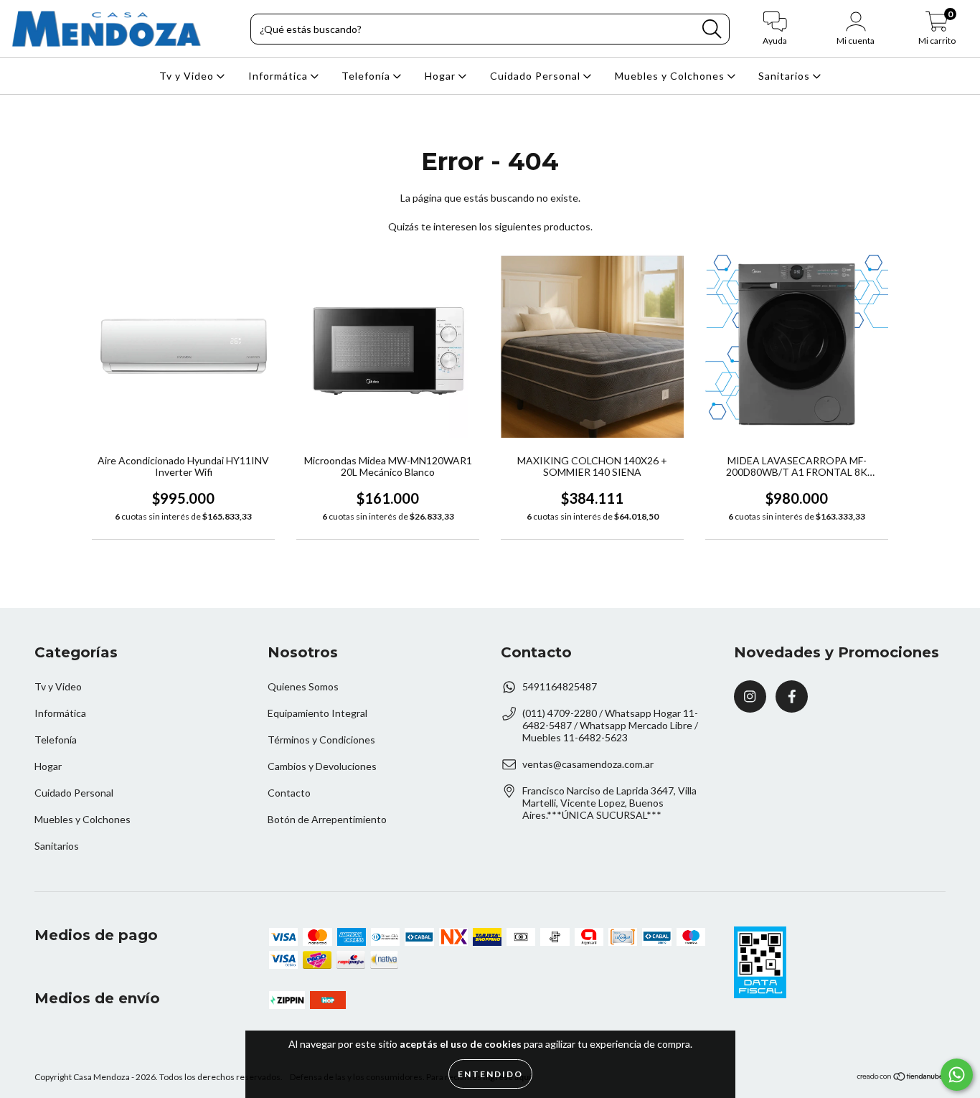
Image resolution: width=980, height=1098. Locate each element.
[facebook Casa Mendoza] (792, 696)
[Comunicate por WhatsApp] (957, 1075)
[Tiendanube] (901, 1078)
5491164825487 (559, 686)
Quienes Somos (303, 686)
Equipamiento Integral (317, 713)
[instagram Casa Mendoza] (750, 696)
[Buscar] (711, 29)
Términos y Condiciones (321, 739)
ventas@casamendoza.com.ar (588, 764)
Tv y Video (188, 76)
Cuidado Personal (536, 76)
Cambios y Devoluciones (322, 766)
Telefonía (367, 76)
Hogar (441, 76)
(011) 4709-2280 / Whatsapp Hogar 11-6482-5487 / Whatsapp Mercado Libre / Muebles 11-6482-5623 (610, 725)
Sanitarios (785, 76)
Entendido (490, 1074)
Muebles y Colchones (671, 76)
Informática (279, 76)
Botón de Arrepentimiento (327, 819)
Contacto (289, 793)
